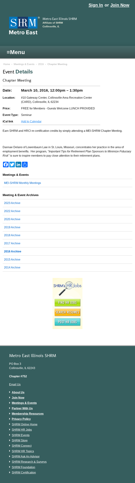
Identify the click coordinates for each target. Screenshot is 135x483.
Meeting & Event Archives (20, 195)
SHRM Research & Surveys (29, 461)
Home (6, 64)
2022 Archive (12, 211)
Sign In (96, 5)
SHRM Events (21, 435)
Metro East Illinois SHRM (60, 19)
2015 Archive (12, 259)
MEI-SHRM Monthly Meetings (22, 182)
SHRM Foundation (23, 467)
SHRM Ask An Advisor (26, 456)
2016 (41, 64)
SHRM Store (20, 440)
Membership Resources (28, 413)
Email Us (15, 384)
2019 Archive (12, 227)
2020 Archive (12, 219)
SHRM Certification (24, 472)
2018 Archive (12, 235)
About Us (18, 392)
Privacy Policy (21, 418)
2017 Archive (12, 243)
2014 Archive (12, 267)
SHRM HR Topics (23, 451)
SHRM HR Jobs (22, 429)
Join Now (119, 5)
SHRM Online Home (24, 424)
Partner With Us (22, 408)
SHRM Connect (21, 445)
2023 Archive (12, 203)
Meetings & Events (24, 64)
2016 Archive (12, 251)
